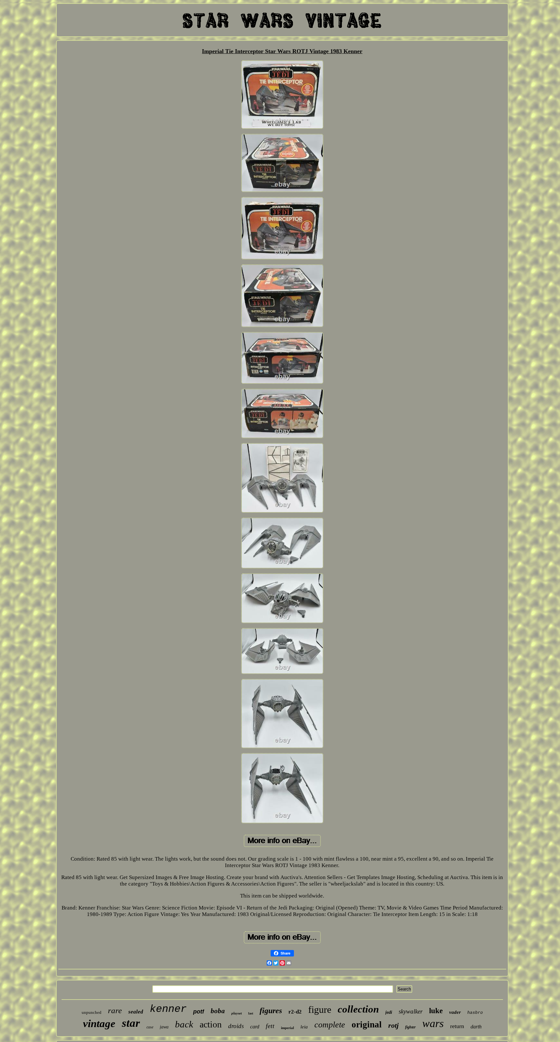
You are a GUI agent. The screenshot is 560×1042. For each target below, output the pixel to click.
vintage (99, 1023)
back (184, 1024)
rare (115, 1010)
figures (271, 1010)
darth (476, 1026)
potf (198, 1011)
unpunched (91, 1012)
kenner (168, 1009)
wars (433, 1023)
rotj (393, 1025)
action (211, 1024)
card (254, 1026)
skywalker (411, 1011)
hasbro (475, 1012)
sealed (135, 1012)
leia (304, 1026)
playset (236, 1013)
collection (358, 1009)
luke (436, 1011)
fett (270, 1025)
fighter (410, 1027)
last (250, 1013)
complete (329, 1024)
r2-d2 (295, 1012)
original (367, 1024)
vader (455, 1012)
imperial (287, 1028)
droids (236, 1026)
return (457, 1026)
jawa (164, 1027)
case (149, 1027)
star (131, 1023)
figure (319, 1009)
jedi (388, 1012)
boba (218, 1011)
